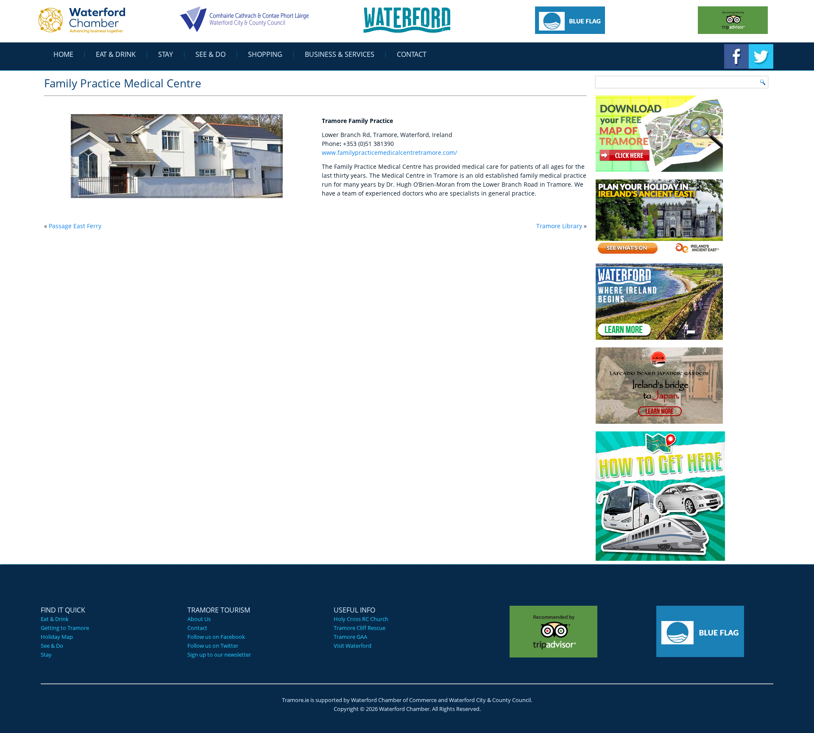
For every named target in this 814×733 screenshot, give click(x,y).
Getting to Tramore (65, 628)
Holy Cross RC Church (361, 619)
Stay (165, 54)
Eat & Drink (116, 54)
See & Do (210, 54)
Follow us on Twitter (212, 645)
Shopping (265, 54)
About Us (199, 619)
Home (63, 54)
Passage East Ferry (75, 226)
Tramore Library (559, 226)
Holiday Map (57, 637)
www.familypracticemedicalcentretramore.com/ (389, 152)
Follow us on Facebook (216, 637)
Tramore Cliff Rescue (359, 628)
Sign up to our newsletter (219, 654)
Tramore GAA (350, 637)
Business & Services (339, 54)
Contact (412, 54)
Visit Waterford (352, 645)
